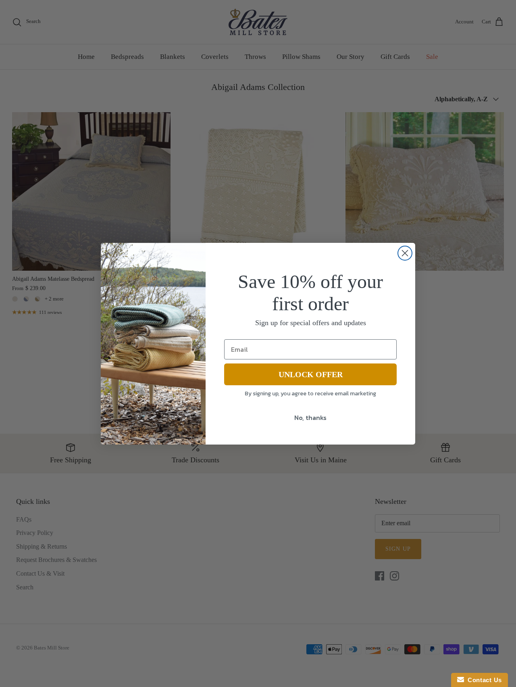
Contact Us (483, 680)
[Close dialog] (405, 253)
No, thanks (310, 417)
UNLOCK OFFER (311, 374)
